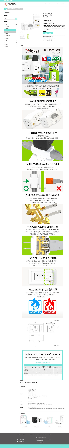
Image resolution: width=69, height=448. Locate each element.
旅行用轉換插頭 (7, 35)
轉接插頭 (6, 33)
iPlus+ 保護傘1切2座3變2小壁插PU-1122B (25, 427)
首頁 (5, 8)
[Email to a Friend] (48, 40)
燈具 (5, 42)
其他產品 (6, 46)
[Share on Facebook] (44, 40)
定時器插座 (7, 38)
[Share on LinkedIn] (51, 40)
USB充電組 (7, 26)
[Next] (40, 23)
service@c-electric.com (42, 437)
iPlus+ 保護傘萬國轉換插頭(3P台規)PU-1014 (37, 427)
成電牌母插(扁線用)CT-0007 (59, 427)
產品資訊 (9, 8)
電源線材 (6, 44)
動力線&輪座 (7, 28)
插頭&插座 (14, 8)
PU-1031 (45, 33)
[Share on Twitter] (46, 40)
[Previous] (22, 23)
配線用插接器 (7, 37)
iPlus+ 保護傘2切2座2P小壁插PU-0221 (48, 427)
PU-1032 (50, 33)
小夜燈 (6, 40)
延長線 (6, 24)
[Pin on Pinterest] (49, 40)
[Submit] (16, 19)
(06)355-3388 (21, 439)
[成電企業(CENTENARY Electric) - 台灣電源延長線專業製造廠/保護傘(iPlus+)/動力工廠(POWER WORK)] (10, 4)
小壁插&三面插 (20, 8)
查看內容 (25, 423)
